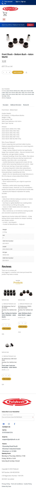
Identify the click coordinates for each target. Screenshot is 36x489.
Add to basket (18, 72)
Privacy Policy (6, 484)
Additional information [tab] (15, 105)
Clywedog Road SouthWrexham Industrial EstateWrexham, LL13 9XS (11, 448)
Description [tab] (5, 105)
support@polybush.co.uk (10, 439)
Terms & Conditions (17, 484)
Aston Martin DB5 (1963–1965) (16, 92)
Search (30, 25)
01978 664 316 (7, 432)
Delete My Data (6, 486)
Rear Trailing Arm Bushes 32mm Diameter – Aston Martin (9, 315)
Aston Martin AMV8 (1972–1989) (15, 90)
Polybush (8, 98)
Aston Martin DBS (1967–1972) (16, 94)
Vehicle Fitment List (9, 304)
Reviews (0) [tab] (26, 105)
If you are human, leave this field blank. (12, 417)
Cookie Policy (28, 484)
